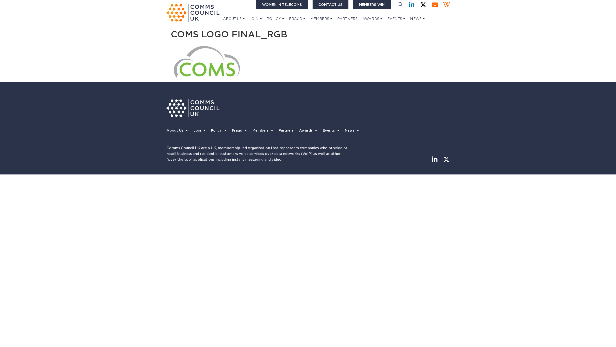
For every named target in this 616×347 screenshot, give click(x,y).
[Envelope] (435, 5)
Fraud (295, 19)
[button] (400, 5)
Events (394, 19)
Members (319, 19)
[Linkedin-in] (412, 5)
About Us (232, 19)
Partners (347, 19)
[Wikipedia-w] (446, 5)
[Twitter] (423, 5)
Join (254, 19)
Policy (274, 19)
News (416, 19)
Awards (370, 19)
